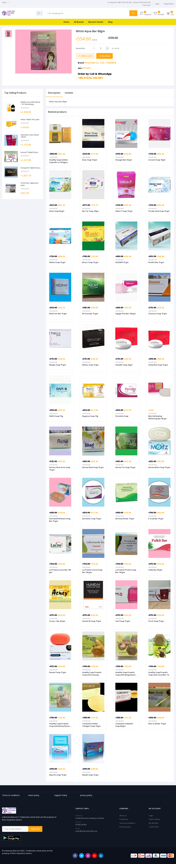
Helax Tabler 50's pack (30, 119)
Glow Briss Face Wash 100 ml (30, 136)
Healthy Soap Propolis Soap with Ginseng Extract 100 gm (91, 673)
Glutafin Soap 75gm (123, 365)
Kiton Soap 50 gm (56, 211)
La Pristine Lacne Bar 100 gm (60, 571)
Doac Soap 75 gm (89, 160)
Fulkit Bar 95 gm (155, 570)
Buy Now (105, 56)
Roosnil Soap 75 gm (57, 672)
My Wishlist (153, 823)
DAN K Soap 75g (56, 416)
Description (54, 92)
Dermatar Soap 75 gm (91, 518)
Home (66, 22)
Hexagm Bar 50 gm (123, 160)
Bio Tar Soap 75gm (90, 211)
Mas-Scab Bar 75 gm (157, 723)
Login (157, 3)
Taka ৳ (4, 2)
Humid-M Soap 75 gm (91, 621)
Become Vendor (95, 22)
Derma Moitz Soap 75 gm (159, 467)
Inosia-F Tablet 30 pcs (29, 152)
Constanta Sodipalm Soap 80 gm (124, 724)
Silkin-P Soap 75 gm (123, 211)
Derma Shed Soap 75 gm (93, 467)
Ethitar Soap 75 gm (90, 365)
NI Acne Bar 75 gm (90, 313)
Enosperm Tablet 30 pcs (30, 168)
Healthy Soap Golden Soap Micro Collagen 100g (58, 161)
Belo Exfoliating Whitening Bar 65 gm (157, 417)
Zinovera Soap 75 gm (157, 313)
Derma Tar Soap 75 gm (125, 467)
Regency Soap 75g (90, 416)
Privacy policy (125, 827)
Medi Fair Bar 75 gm (58, 313)
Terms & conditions (127, 823)
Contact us (123, 819)
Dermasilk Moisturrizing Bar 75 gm (59, 519)
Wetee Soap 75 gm (57, 262)
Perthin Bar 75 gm (156, 262)
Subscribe (35, 829)
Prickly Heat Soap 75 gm (158, 211)
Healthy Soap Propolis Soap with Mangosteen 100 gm (125, 673)
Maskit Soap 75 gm (90, 775)
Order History (154, 819)
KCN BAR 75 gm (121, 262)
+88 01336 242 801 (90, 78)
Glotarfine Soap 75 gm (158, 365)
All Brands (79, 22)
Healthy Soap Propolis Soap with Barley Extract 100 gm (60, 724)
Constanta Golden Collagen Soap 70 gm (91, 724)
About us (123, 815)
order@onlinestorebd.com (86, 831)
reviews (69, 92)
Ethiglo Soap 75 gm (57, 365)
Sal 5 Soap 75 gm (122, 621)
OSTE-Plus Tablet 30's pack (29, 184)
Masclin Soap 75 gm (57, 775)
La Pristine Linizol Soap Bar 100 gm (92, 571)
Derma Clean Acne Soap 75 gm (59, 468)
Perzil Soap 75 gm (156, 621)
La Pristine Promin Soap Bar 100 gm (125, 571)
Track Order (154, 827)
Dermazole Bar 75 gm (124, 518)
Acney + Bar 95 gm (57, 621)
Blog (110, 22)
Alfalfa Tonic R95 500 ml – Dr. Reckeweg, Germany (30, 103)
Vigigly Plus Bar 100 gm (125, 313)
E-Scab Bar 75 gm (155, 518)
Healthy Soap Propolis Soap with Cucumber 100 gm (159, 673)
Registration (169, 3)
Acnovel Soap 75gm (156, 160)
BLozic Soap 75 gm (90, 262)
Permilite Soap (121, 416)
